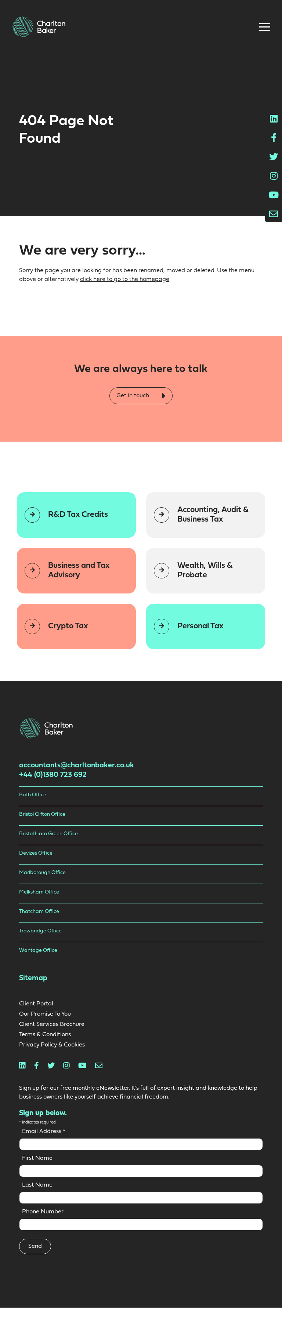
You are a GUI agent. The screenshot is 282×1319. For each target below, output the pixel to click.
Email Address (43, 1132)
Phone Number (43, 1212)
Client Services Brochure (51, 1024)
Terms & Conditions (45, 1035)
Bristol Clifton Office (42, 814)
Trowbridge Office (40, 931)
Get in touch (133, 395)
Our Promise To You (45, 1014)
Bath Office (32, 795)
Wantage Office (38, 950)
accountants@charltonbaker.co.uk (76, 765)
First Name (37, 1158)
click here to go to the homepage (124, 279)
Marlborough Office (42, 873)
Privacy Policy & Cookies (52, 1045)
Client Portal (36, 1004)
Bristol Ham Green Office (48, 834)
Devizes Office (36, 853)
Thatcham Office (39, 911)
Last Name (37, 1185)
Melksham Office (39, 892)
